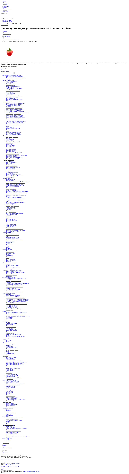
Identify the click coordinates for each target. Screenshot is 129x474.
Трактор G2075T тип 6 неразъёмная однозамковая (17, 299)
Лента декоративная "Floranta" (13, 237)
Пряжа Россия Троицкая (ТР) (12, 158)
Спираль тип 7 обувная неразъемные (14, 291)
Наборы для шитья (10, 173)
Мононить (8, 319)
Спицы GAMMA (10, 139)
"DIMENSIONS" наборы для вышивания (15, 103)
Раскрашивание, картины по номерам (14, 229)
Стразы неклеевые (10, 370)
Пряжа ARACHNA (10, 145)
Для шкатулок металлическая (12, 216)
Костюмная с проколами (11, 329)
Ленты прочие (9, 244)
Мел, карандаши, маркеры (12, 172)
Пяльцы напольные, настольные (13, 132)
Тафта (7, 352)
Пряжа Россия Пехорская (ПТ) (13, 156)
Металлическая (9, 391)
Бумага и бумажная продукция (13, 193)
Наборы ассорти (9, 324)
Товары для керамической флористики (15, 185)
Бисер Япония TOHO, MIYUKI (13, 91)
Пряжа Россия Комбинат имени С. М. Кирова (16, 155)
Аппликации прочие (10, 359)
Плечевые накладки (10, 168)
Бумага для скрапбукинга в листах (14, 420)
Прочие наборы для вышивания (13, 125)
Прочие (7, 335)
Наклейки (8, 221)
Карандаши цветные (10, 208)
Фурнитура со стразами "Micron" (13, 377)
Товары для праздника (11, 189)
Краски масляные (10, 426)
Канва (7, 126)
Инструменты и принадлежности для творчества (17, 191)
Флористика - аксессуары (12, 190)
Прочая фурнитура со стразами (13, 368)
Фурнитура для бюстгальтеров (13, 267)
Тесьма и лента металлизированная (14, 239)
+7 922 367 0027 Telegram (6, 466)
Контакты (5, 11)
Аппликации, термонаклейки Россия (14, 363)
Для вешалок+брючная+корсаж (13, 250)
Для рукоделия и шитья (8, 160)
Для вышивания (7, 102)
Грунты (7, 437)
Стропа (7, 258)
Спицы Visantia (9, 140)
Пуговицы (5, 321)
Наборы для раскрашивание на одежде (15, 213)
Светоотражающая (10, 256)
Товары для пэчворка (11, 227)
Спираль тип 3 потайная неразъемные (14, 284)
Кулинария (8, 209)
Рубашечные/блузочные (11, 323)
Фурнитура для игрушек (11, 214)
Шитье (7, 247)
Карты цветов (9, 276)
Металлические (9, 328)
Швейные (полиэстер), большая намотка (15, 314)
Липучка (8, 254)
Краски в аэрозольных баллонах (13, 431)
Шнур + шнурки (7, 402)
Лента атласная (9, 233)
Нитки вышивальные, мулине (13, 128)
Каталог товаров (7, 34)
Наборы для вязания (10, 219)
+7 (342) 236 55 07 (7, 20)
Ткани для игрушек (10, 344)
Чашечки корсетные (10, 269)
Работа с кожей (9, 204)
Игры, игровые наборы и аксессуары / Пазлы (16, 192)
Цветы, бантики (9, 379)
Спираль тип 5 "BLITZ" (11, 288)
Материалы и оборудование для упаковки (12, 270)
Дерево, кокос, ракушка (11, 330)
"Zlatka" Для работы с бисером (13, 86)
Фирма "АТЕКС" (4, 25)
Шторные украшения (11, 412)
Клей (7, 218)
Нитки (4, 311)
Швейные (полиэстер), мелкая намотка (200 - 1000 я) (18, 316)
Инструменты (9, 170)
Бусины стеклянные (10, 93)
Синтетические (9, 317)
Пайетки (8, 367)
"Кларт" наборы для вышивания (13, 114)
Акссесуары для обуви (11, 357)
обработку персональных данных (31, 471)
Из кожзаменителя (10, 252)
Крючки (8, 138)
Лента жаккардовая (10, 241)
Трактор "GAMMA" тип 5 (12, 307)
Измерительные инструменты (13, 167)
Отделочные (9, 318)
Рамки (7, 131)
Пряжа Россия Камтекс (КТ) (12, 154)
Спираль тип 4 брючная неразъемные (14, 287)
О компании (6, 6)
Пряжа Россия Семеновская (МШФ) (14, 157)
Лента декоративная (7, 232)
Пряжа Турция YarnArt (11, 150)
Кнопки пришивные (10, 390)
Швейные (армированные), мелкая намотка (16, 313)
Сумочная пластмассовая (11, 398)
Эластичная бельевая (11, 260)
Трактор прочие (9, 310)
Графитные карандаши (11, 203)
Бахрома (8, 411)
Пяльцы (8, 129)
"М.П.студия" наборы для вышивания (14, 116)
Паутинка (8, 348)
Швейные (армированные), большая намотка (16, 312)
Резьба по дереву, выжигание (12, 206)
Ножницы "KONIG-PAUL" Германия (14, 175)
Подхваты (8, 410)
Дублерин (8, 345)
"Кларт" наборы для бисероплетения (14, 115)
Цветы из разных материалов (12, 186)
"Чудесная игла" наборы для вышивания (15, 123)
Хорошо (2, 472)
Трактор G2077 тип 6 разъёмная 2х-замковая (16, 301)
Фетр (7, 201)
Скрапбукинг (6, 416)
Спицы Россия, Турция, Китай (13, 141)
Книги (7, 439)
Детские (8, 322)
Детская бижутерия (10, 98)
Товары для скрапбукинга (12, 419)
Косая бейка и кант (10, 253)
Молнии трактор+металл (9, 293)
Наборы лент (9, 246)
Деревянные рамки (10, 179)
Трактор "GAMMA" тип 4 (12, 305)
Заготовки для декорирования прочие (14, 184)
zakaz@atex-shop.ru (7, 21)
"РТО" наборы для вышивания (13, 133)
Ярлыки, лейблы (10, 273)
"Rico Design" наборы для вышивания (14, 109)
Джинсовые (8, 294)
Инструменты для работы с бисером (14, 99)
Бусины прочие (9, 92)
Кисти (7, 409)
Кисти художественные (11, 433)
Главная (5, 31)
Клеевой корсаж (9, 346)
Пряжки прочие (9, 394)
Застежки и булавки (10, 387)
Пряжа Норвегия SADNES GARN (14, 152)
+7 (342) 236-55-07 (9, 464)
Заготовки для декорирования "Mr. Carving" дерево (17, 181)
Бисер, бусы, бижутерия (8, 80)
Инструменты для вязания (12, 137)
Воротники (8, 248)
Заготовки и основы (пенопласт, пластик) (15, 198)
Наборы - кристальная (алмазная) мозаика (15, 202)
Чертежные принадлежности (12, 432)
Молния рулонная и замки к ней (13, 281)
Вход (4, 1)
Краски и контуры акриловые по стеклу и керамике (18, 435)
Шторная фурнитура (8, 408)
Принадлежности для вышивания (13, 134)
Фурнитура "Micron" (10, 376)
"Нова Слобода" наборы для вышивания (15, 117)
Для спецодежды (10, 333)
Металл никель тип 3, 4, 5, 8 (12, 296)
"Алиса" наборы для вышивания (13, 110)
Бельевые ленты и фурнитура (10, 262)
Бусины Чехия (9, 94)
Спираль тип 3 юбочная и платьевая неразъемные (17, 283)
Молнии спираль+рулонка (9, 277)
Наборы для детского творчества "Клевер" (15, 230)
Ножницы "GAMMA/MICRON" (13, 174)
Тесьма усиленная (10, 353)
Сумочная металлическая (11, 397)
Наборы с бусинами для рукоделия (14, 100)
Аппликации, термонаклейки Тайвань (15, 364)
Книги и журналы (7, 438)
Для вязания (6, 135)
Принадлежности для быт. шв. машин (14, 79)
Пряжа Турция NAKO (11, 151)
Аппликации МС (10, 358)
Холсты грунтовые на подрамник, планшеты (16, 428)
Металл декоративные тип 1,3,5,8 (13, 295)
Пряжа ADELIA (9, 143)
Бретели (8, 264)
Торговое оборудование (11, 275)
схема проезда (16, 463)
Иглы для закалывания (11, 162)
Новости (5, 7)
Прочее (7, 223)
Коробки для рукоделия (11, 164)
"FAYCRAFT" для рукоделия (12, 97)
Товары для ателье (10, 169)
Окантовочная (9, 255)
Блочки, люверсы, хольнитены (13, 385)
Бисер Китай (9, 89)
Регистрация (6, 2)
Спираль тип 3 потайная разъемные (14, 285)
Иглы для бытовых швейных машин (14, 76)
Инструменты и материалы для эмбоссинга (16, 195)
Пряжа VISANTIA (10, 146)
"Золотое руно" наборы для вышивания (15, 111)
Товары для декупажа (11, 224)
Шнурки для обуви (10, 405)
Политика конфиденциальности (8, 459)
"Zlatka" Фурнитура (10, 85)
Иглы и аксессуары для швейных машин (12, 75)
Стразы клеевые (9, 369)
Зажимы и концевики (11, 386)
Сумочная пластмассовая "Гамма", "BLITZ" (16, 399)
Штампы (8, 421)
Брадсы (7, 422)
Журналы (8, 440)
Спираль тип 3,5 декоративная (13, 289)
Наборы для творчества (11, 220)
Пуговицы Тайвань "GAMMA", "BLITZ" (15, 336)
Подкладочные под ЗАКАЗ (12, 350)
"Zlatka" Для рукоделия (11, 81)
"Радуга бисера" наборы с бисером (14, 118)
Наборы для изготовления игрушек (14, 200)
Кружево (8, 243)
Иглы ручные (9, 163)
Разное (4, 339)
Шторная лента (9, 415)
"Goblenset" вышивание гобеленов (14, 104)
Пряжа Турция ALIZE (11, 149)
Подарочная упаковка (11, 212)
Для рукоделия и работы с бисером (14, 95)
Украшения (5, 356)
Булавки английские (10, 161)
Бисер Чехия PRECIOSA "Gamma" (14, 88)
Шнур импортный (10, 403)
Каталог (5, 10)
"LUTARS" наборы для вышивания (14, 106)
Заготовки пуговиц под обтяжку (13, 334)
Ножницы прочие (10, 177)
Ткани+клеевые (6, 342)
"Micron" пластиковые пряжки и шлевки (15, 383)
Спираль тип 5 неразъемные (12, 290)
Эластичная (8, 261)
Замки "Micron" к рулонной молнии (14, 279)
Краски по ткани (10, 434)
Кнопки (8, 388)
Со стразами (9, 337)
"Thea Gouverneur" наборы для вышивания (16, 121)
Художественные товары (9, 425)
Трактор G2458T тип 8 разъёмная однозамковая (17, 302)
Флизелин (8, 354)
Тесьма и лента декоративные (12, 238)
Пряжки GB (8, 393)
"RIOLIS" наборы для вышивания (14, 120)
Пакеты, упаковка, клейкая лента (13, 271)
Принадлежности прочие (11, 166)
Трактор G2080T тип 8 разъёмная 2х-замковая (16, 304)
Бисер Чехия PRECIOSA (11, 87)
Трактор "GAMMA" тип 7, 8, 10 (13, 308)
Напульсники (9, 340)
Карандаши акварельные (11, 210)
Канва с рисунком (10, 127)
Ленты (7, 266)
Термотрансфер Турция (11, 374)
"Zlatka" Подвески (10, 83)
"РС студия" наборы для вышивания (14, 122)
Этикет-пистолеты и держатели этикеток (15, 272)
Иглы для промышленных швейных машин (16, 77)
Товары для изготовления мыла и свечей (15, 183)
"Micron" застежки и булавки (12, 382)
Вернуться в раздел (5, 71)
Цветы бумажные (10, 180)
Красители (8, 187)
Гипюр (7, 236)
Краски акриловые (10, 427)
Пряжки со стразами (10, 396)
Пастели (8, 196)
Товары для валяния (10, 207)
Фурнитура (8, 414)
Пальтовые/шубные (10, 325)
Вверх (2, 469)
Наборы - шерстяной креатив (12, 231)
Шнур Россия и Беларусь (11, 404)
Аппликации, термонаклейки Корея (14, 360)
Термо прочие (9, 373)
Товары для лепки (10, 226)
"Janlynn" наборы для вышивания (13, 105)
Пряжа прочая (9, 147)
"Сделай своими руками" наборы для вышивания (17, 112)
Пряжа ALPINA (9, 144)
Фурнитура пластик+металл (9, 380)
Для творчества (6, 36)
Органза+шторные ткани (11, 347)
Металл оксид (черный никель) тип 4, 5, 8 (15, 298)
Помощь (5, 4)
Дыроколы (8, 423)
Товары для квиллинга (11, 225)
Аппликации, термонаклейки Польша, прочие (16, 362)
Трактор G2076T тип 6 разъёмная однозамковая (17, 300)
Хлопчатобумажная (10, 259)
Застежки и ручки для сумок (12, 381)
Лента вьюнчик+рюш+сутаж (12, 235)
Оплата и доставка (7, 8)
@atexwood (16, 466)
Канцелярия (8, 215)
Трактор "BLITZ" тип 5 (11, 306)
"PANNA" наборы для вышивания (14, 108)
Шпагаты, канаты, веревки (12, 406)
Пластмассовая (9, 392)
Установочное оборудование (12, 400)
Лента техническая (7, 249)
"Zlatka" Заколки (10, 82)
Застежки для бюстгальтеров (12, 265)
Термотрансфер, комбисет (12, 375)
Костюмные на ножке (11, 327)
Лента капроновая (10, 242)
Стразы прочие (9, 371)
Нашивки (8, 365)
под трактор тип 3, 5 (10, 282)
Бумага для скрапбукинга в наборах (14, 417)
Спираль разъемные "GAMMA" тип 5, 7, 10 (16, 278)
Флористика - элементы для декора (11, 38)
